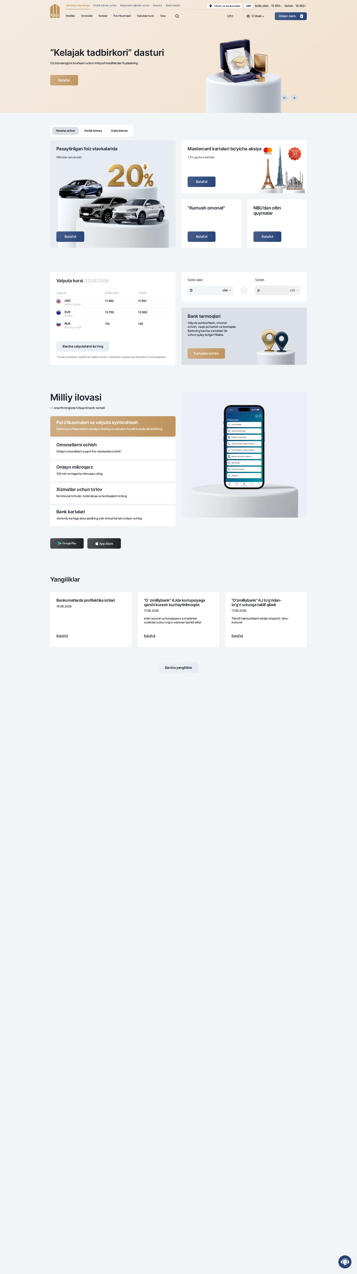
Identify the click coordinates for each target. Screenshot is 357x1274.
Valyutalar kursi (145, 15)
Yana (162, 15)
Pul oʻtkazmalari (122, 15)
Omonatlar (87, 15)
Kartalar (103, 15)
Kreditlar (70, 15)
